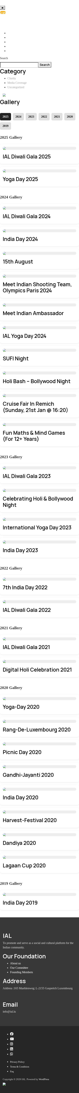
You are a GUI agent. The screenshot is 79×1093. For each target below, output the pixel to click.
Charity (11, 78)
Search (4, 58)
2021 (57, 116)
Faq (12, 1071)
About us (15, 963)
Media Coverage (17, 82)
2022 (44, 116)
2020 (70, 116)
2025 (5, 116)
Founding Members (21, 972)
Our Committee (19, 967)
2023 (31, 116)
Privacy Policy (17, 1061)
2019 (5, 125)
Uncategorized (15, 87)
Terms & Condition (19, 1066)
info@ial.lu (17, 21)
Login (3, 12)
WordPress (44, 1079)
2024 (18, 116)
